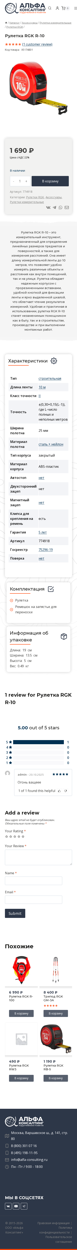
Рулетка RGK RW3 (19, 1067)
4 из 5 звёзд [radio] (19, 836)
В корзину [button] (21, 1013)
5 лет (43, 532)
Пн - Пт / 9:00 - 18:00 (27, 1166)
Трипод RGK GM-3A (53, 998)
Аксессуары (54, 197)
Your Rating (15, 831)
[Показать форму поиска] (49, 8)
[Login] (57, 8)
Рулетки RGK (35, 197)
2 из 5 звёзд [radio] (10, 836)
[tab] (35, 116)
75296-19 (46, 549)
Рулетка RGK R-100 (21, 998)
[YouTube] (16, 1206)
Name (11, 873)
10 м (42, 387)
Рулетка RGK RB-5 (53, 1067)
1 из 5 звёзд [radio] (6, 836)
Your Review (15, 846)
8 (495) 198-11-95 (24, 1153)
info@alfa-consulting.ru (29, 1159)
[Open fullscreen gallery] (66, 116)
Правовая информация (53, 1223)
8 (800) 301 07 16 (24, 1146)
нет (41, 477)
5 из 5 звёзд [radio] (23, 836)
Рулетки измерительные (27, 202)
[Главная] (6, 22)
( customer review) (37, 44)
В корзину (50, 181)
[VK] (8, 1206)
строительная (50, 378)
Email (10, 892)
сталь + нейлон (51, 444)
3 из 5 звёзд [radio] (14, 836)
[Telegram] (24, 1206)
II (40, 396)
